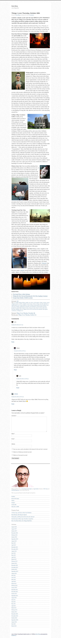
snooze (28, 309)
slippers (25, 309)
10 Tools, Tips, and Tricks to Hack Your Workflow (21, 512)
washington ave (20, 310)
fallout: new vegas (18, 305)
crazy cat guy (29, 304)
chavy (32, 302)
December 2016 (15, 533)
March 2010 (14, 626)
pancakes (27, 306)
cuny (40, 304)
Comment (14, 415)
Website (13, 444)
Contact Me (14, 504)
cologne (44, 302)
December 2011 (15, 589)
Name (13, 433)
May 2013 (14, 555)
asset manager (24, 488)
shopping (17, 309)
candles (26, 302)
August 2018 (14, 526)
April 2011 (14, 605)
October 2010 (14, 618)
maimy (31, 305)
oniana (16, 394)
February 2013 (14, 561)
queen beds (19, 308)
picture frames (40, 306)
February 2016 (14, 535)
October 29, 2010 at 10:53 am (18, 396)
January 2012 (14, 587)
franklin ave (25, 305)
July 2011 (14, 599)
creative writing (36, 304)
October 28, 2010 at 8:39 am (20, 351)
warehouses (14, 310)
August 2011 (14, 597)
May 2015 (14, 543)
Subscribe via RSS (15, 506)
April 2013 (14, 557)
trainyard (40, 309)
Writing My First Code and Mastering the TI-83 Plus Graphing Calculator (30, 296)
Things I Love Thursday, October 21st (27, 315)
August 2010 (14, 622)
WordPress (14, 635)
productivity (14, 308)
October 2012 (14, 569)
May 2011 (14, 603)
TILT (18, 301)
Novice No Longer (15, 498)
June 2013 (14, 553)
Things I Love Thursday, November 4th (26, 313)
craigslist (22, 270)
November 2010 (15, 615)
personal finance (33, 306)
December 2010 (15, 613)
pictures (44, 306)
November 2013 (15, 549)
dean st (46, 304)
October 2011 (14, 593)
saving (27, 308)
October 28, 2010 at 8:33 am (17, 324)
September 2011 (15, 595)
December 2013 (15, 547)
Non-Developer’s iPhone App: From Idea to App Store (22, 518)
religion (23, 308)
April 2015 (14, 545)
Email (13, 438)
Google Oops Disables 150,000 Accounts (23, 298)
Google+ (13, 502)
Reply (13, 342)
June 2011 (14, 601)
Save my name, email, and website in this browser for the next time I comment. (30, 449)
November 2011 (15, 591)
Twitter (13, 500)
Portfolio (13, 496)
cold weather (36, 302)
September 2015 (15, 539)
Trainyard (44, 263)
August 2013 (14, 551)
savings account (32, 308)
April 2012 (14, 581)
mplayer (44, 305)
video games (45, 309)
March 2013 (14, 559)
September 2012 (15, 571)
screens (40, 308)
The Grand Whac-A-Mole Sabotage (21, 294)
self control (44, 308)
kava (29, 305)
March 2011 (14, 607)
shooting (13, 309)
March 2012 (14, 583)
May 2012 (14, 579)
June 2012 (14, 577)
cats (29, 302)
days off (43, 304)
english (13, 305)
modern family (37, 305)
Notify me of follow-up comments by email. (22, 452)
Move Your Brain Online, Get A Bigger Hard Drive (22, 520)
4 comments (31, 15)
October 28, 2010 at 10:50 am (22, 378)
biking (23, 302)
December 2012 (15, 565)
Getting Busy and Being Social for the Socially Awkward (23, 516)
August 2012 (14, 573)
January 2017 (14, 531)
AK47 (17, 302)
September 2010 (15, 620)
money (41, 305)
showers (21, 309)
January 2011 (14, 611)
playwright (29, 488)
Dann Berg (18, 15)
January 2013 (14, 563)
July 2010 (14, 624)
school (37, 308)
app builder (36, 488)
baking (20, 302)
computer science (15, 304)
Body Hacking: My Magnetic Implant (19, 514)
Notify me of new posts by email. (20, 455)
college (41, 302)
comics (48, 302)
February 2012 (14, 585)
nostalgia (17, 306)
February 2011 (14, 609)
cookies (20, 304)
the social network (34, 309)
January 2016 (14, 537)
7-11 (15, 302)
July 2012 (14, 575)
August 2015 (14, 541)
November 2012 (15, 567)
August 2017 (14, 529)
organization (22, 306)
